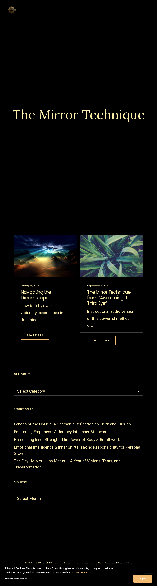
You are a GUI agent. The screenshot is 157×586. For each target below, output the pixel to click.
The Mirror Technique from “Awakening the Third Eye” (109, 297)
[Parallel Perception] (11, 10)
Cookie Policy (79, 572)
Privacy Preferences (16, 578)
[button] (148, 10)
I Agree (143, 578)
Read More (35, 335)
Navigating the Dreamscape (36, 295)
